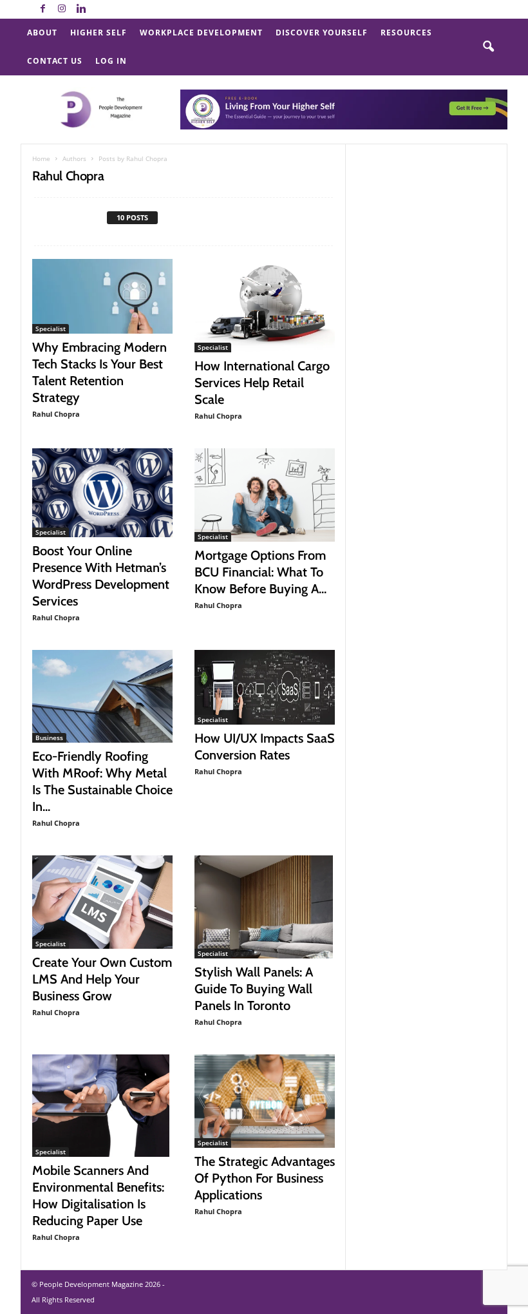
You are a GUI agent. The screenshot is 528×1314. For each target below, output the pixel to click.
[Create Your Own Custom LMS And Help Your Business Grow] (102, 902)
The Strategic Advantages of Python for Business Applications (264, 1178)
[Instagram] (62, 9)
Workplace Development (201, 32)
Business (49, 737)
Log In (111, 60)
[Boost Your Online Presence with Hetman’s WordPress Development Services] (102, 492)
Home (41, 158)
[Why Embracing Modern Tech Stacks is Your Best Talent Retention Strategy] (102, 296)
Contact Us (54, 60)
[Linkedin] (81, 9)
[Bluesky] (100, 9)
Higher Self (98, 32)
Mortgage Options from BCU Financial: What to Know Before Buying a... (260, 572)
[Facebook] (42, 9)
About (42, 32)
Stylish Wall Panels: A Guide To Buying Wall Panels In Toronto (253, 988)
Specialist (50, 328)
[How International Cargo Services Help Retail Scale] (264, 305)
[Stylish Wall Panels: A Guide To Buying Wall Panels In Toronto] (264, 906)
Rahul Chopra (56, 414)
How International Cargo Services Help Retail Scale (262, 382)
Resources (406, 32)
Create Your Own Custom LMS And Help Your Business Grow (102, 979)
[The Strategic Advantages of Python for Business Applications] (264, 1101)
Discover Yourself (322, 32)
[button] (488, 47)
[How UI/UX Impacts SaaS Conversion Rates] (264, 687)
